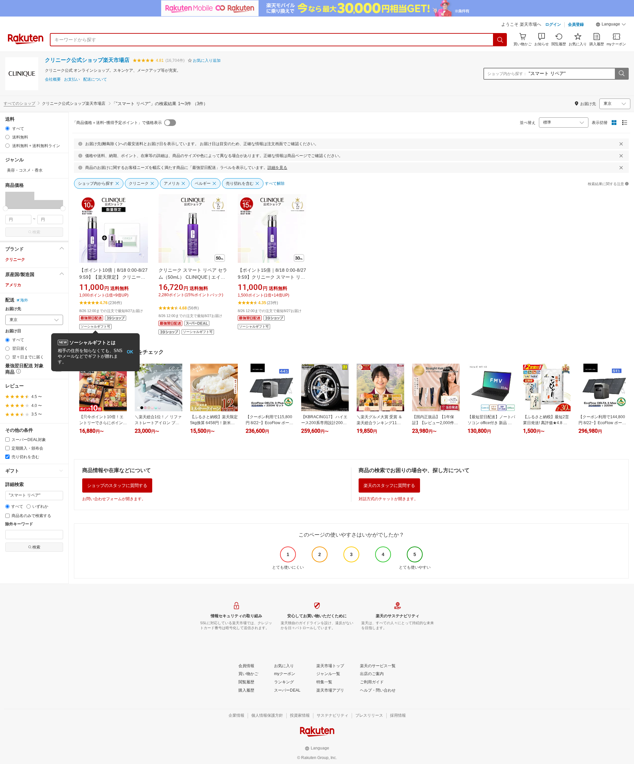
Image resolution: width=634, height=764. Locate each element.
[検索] (500, 39)
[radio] (7, 128)
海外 (24, 300)
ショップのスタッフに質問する (117, 485)
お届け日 (13, 331)
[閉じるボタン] (621, 144)
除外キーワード (19, 524)
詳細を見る (277, 167)
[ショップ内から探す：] (621, 73)
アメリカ (13, 285)
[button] (611, 25)
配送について (95, 79)
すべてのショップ (19, 103)
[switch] (170, 122)
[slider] (5, 208)
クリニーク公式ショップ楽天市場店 (87, 60)
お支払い (72, 79)
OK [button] (130, 351)
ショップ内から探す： (507, 73)
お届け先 (13, 309)
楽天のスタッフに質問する (389, 485)
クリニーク (15, 259)
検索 (36, 232)
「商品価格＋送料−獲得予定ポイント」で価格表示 (117, 122)
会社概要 (53, 79)
